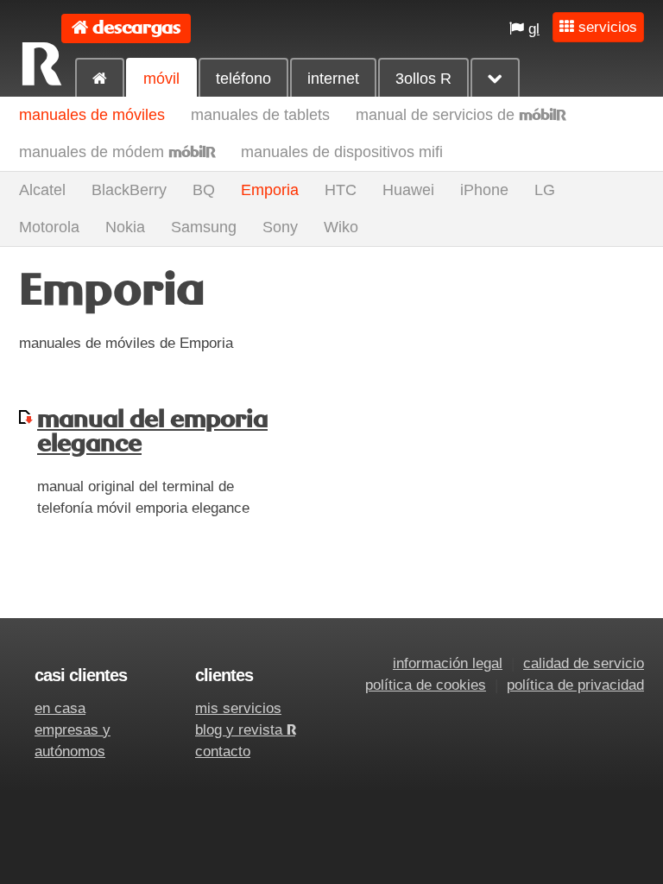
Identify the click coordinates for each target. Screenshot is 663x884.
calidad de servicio (583, 663)
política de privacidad (575, 685)
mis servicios (238, 708)
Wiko (341, 227)
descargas (136, 28)
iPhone (484, 190)
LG (544, 190)
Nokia (125, 227)
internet (333, 78)
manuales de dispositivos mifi (342, 152)
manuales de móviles (92, 114)
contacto (222, 751)
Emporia (270, 190)
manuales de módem (117, 152)
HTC (341, 190)
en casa (60, 708)
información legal (447, 663)
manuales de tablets (260, 114)
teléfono (243, 78)
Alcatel (42, 190)
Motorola (49, 227)
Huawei (408, 190)
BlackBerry (129, 190)
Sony (280, 227)
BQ (204, 190)
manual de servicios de (460, 114)
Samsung (204, 227)
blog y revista (245, 730)
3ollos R (423, 78)
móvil (161, 78)
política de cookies (425, 685)
